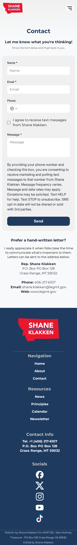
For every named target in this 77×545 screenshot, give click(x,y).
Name (12, 63)
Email (11, 82)
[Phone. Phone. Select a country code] (14, 108)
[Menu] (70, 8)
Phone (11, 100)
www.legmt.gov (43, 292)
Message (14, 134)
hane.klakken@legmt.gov (45, 287)
